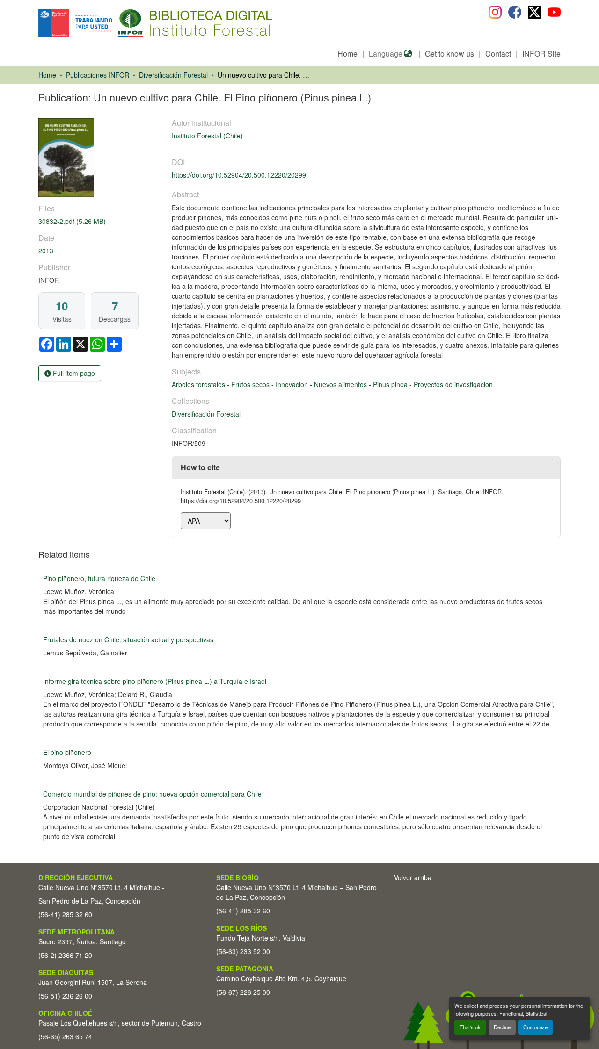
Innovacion (293, 384)
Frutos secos (251, 384)
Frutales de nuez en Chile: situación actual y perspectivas (128, 639)
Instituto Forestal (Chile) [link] (207, 135)
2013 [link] (45, 250)
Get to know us (449, 53)
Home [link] (47, 74)
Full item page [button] (73, 373)
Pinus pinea (391, 384)
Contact (498, 53)
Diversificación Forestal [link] (173, 74)
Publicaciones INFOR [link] (97, 74)
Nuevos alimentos (341, 384)
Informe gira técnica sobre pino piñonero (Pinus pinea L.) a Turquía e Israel (154, 681)
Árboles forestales (199, 384)
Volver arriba (412, 877)
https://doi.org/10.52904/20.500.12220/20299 (239, 175)
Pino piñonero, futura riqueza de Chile (99, 578)
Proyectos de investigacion (453, 384)
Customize (535, 1027)
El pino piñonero (67, 752)
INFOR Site (541, 53)
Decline (502, 1027)
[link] (99, 221)
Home (347, 53)
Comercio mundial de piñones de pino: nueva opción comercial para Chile (152, 793)
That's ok (470, 1027)
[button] (114, 23)
